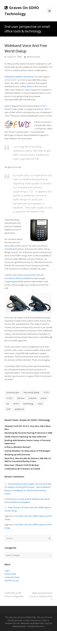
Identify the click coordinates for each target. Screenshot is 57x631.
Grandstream (11, 249)
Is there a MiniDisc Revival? (18, 447)
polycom (32, 398)
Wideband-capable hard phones (20, 76)
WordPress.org (11, 580)
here (49, 115)
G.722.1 (9, 398)
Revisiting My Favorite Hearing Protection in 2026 (28, 432)
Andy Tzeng (13, 507)
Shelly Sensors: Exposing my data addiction (25, 436)
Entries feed (10, 573)
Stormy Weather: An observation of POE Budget (27, 450)
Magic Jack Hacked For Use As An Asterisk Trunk (40, 595)
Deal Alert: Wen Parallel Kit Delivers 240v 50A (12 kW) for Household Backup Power (28, 460)
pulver (44, 398)
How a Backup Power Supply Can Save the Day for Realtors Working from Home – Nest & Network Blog (28, 487)
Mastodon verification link (32, 623)
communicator (12, 392)
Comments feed (12, 577)
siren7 (16, 403)
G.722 (46, 392)
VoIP (8, 409)
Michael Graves (33, 56)
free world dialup (31, 392)
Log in (7, 570)
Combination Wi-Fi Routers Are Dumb (22, 468)
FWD (44, 125)
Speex (30, 86)
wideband (19, 409)
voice (40, 403)
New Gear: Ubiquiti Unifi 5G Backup (22, 465)
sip (7, 403)
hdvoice (20, 398)
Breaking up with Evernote (17, 454)
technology (28, 403)
